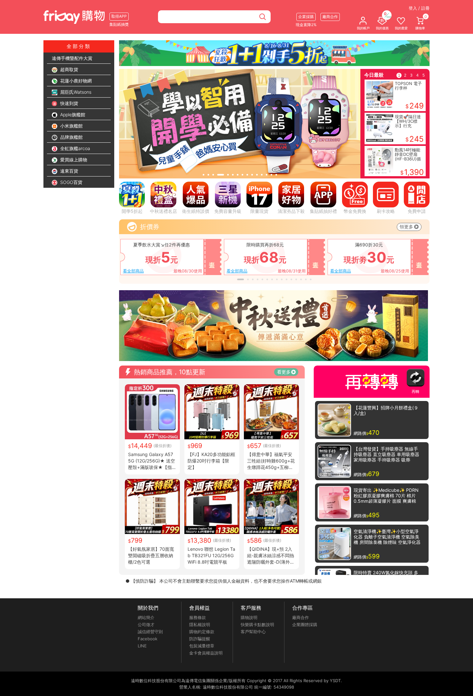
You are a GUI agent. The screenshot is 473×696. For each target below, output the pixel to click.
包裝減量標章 (201, 645)
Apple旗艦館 (72, 114)
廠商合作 (300, 617)
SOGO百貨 (70, 182)
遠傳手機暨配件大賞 (72, 58)
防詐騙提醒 (199, 638)
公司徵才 (146, 624)
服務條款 (197, 617)
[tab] (203, 175)
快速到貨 (68, 103)
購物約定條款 (201, 631)
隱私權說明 (199, 624)
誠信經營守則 (150, 631)
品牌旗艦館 (71, 137)
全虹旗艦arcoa (74, 148)
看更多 (284, 372)
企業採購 (306, 16)
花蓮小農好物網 (75, 80)
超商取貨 (68, 69)
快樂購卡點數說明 (257, 624)
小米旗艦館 (71, 126)
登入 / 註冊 (419, 8)
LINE (142, 645)
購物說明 (249, 617)
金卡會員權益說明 (206, 652)
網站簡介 (146, 617)
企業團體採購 (304, 624)
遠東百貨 (68, 171)
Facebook (147, 638)
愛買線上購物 (73, 159)
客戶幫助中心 (253, 631)
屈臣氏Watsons (75, 92)
